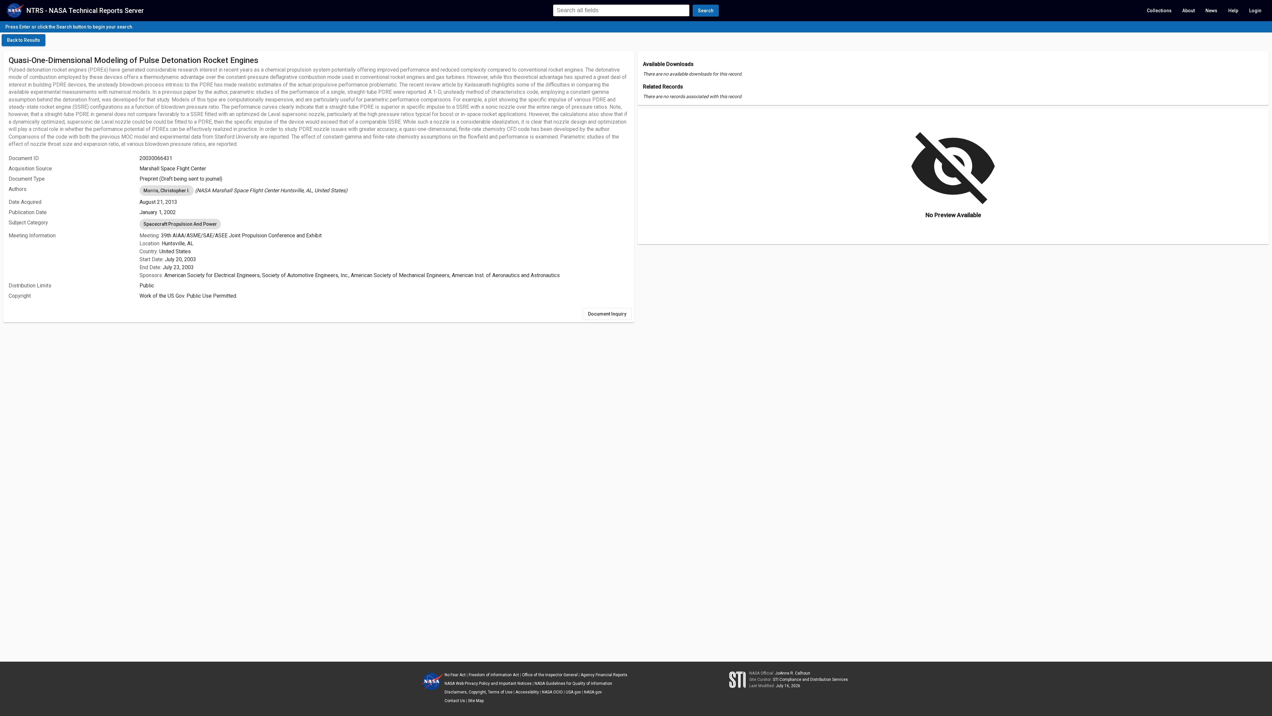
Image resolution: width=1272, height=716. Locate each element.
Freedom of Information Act (494, 675)
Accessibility (527, 692)
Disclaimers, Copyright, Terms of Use (478, 692)
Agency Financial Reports (604, 675)
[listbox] (384, 190)
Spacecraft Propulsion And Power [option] (180, 224)
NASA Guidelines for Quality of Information (573, 683)
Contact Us (455, 700)
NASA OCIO (552, 692)
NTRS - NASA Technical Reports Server (85, 11)
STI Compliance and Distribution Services (810, 679)
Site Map (476, 700)
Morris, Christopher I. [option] (166, 190)
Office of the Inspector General (550, 675)
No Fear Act (455, 675)
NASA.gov (593, 692)
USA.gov (573, 692)
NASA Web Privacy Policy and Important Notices (488, 683)
